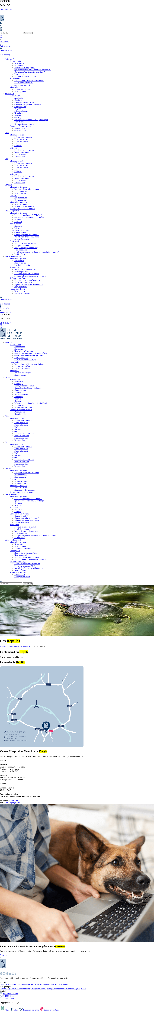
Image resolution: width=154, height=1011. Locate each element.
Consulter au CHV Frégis (19, 230)
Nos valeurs (18, 65)
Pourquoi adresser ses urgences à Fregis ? (30, 276)
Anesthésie (18, 98)
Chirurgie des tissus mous (24, 102)
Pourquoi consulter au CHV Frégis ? (28, 215)
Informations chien (17, 135)
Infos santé (20, 984)
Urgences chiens (20, 198)
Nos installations (20, 204)
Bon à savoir (14, 241)
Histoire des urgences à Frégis (25, 269)
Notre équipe (14, 78)
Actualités (18, 222)
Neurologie (18, 113)
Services (13, 984)
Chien (7, 133)
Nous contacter (20, 193)
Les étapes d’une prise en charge (26, 189)
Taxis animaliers (20, 250)
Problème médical (21, 154)
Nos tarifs (18, 226)
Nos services (9, 94)
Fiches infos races (21, 139)
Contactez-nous (8, 998)
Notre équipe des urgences (24, 206)
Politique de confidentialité (57, 989)
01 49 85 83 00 (6, 9)
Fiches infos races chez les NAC (20, 647)
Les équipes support (22, 85)
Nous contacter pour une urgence (22, 209)
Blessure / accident (21, 152)
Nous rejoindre (20, 91)
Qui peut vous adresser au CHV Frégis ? (29, 217)
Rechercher (28, 33)
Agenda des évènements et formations (28, 285)
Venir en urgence (20, 191)
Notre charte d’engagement (24, 68)
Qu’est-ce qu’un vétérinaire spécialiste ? (29, 72)
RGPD (83, 989)
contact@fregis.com (12, 802)
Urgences (13, 148)
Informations (14, 87)
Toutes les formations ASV (24, 282)
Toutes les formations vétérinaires (27, 280)
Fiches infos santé (21, 141)
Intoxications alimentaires (24, 150)
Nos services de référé (18, 289)
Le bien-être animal (21, 239)
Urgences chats (20, 200)
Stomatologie (19, 122)
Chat (6, 159)
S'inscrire (3, 955)
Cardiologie (18, 100)
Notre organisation (21, 272)
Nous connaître (15, 61)
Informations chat (16, 161)
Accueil (3, 647)
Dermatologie (19, 128)
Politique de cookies (38, 989)
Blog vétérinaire (20, 287)
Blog (27, 984)
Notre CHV (9, 59)
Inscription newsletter (22, 265)
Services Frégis (15, 96)
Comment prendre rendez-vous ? (26, 235)
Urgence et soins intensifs (24, 124)
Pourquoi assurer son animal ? (25, 243)
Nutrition (17, 115)
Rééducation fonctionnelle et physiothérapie (31, 120)
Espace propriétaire (12, 211)
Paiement (17, 228)
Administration (15, 224)
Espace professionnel (13, 256)
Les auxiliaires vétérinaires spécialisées (29, 81)
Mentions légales (73, 989)
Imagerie (17, 109)
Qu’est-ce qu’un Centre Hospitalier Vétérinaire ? (32, 70)
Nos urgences (15, 267)
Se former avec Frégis (18, 278)
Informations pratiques (22, 89)
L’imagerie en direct (22, 293)
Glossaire (18, 146)
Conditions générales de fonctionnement (15, 989)
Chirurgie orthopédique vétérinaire (27, 104)
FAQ (16, 143)
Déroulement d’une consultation (26, 237)
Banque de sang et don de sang (26, 248)
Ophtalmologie (20, 130)
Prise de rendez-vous (10, 994)
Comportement (20, 107)
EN (1, 37)
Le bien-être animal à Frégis (25, 76)
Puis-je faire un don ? (22, 245)
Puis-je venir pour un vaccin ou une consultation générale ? (36, 252)
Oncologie (18, 117)
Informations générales (23, 137)
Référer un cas (19, 291)
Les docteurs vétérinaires (23, 83)
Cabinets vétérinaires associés (21, 126)
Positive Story (19, 254)
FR (1, 35)
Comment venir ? (21, 232)
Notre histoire (19, 63)
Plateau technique (21, 74)
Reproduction (19, 157)
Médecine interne (21, 111)
